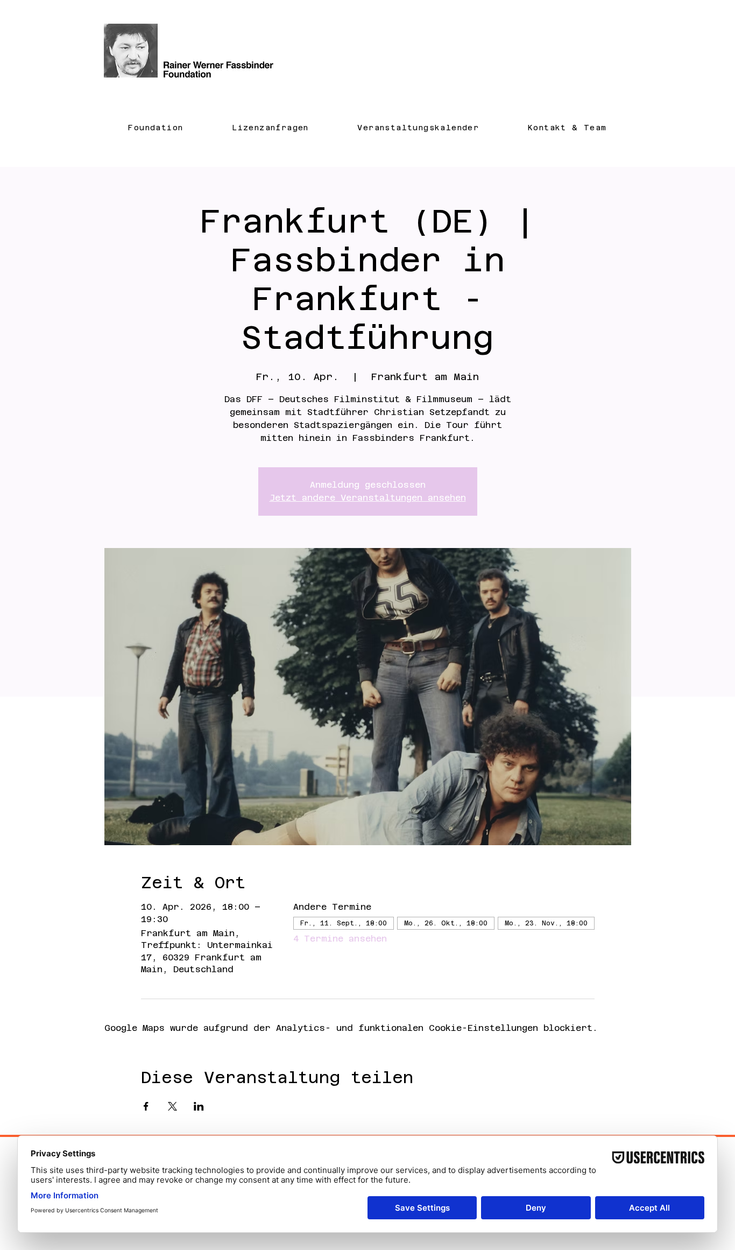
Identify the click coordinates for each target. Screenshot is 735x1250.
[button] (156, 127)
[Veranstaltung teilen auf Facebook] (146, 1106)
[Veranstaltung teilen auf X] (172, 1106)
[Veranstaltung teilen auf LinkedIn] (199, 1106)
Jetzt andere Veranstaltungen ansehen (368, 498)
